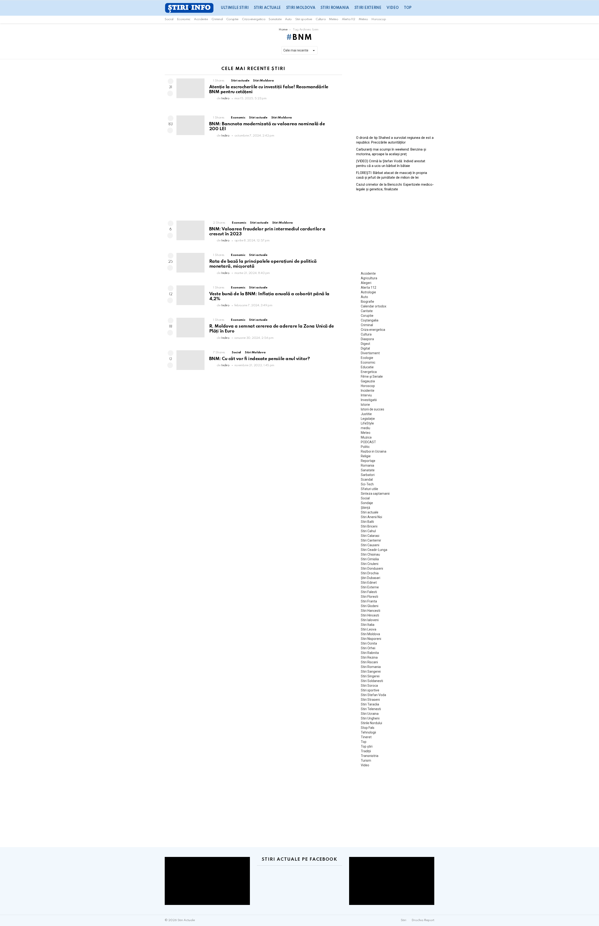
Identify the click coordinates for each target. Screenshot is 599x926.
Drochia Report (423, 920)
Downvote (170, 93)
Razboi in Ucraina (373, 451)
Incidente (367, 390)
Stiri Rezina (369, 657)
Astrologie (368, 292)
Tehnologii (368, 732)
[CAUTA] (432, 19)
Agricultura (369, 278)
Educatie (367, 367)
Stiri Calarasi (370, 536)
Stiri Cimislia (370, 559)
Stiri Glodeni (369, 606)
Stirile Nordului (371, 723)
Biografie (367, 301)
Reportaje (368, 461)
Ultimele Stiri (234, 8)
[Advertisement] (253, 181)
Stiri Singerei (370, 676)
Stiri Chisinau (370, 554)
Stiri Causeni (370, 545)
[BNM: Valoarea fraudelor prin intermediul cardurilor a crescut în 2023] (190, 230)
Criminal (217, 19)
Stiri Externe (367, 8)
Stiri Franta (369, 601)
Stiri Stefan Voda (373, 695)
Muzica (366, 437)
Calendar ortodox (373, 306)
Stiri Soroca (369, 685)
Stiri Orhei (368, 648)
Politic (365, 447)
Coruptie (232, 19)
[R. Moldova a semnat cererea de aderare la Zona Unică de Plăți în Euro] (190, 327)
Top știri (367, 746)
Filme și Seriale (372, 376)
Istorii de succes (372, 409)
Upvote (170, 81)
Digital (365, 348)
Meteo (333, 19)
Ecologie (367, 358)
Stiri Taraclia (370, 704)
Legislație (368, 419)
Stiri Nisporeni (371, 639)
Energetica (369, 372)
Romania (367, 465)
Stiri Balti (367, 522)
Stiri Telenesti (371, 709)
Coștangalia (369, 320)
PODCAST (368, 442)
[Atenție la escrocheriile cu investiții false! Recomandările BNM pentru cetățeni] (190, 88)
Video (392, 8)
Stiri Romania (335, 8)
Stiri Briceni (369, 526)
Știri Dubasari (370, 578)
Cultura (320, 19)
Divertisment (370, 353)
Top (408, 8)
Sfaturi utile (369, 489)
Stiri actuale (267, 8)
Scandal (367, 479)
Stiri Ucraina (370, 714)
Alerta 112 (348, 19)
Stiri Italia (367, 625)
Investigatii (369, 400)
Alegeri (366, 283)
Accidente (201, 19)
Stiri (403, 920)
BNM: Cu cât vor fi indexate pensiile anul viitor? (259, 359)
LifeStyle (367, 423)
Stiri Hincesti (370, 615)
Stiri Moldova (300, 8)
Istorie (365, 404)
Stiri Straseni (370, 699)
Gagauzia (368, 381)
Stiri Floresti (369, 596)
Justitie (366, 414)
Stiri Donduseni (372, 568)
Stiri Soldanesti (372, 681)
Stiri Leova (368, 629)
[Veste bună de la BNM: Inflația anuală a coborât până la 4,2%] (190, 295)
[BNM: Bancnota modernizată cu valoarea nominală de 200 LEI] (190, 125)
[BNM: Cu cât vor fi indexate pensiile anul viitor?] (190, 360)
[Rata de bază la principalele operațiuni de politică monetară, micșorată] (190, 263)
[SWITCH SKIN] (426, 19)
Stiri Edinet (369, 582)
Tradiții (366, 751)
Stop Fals (367, 728)
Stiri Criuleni (369, 564)
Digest (365, 344)
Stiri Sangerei (371, 671)
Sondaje (367, 503)
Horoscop (378, 19)
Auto (288, 19)
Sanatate (275, 19)
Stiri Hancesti (370, 610)
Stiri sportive (303, 19)
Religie (366, 456)
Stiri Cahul (368, 531)
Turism (366, 760)
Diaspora (367, 339)
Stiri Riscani (369, 662)
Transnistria (369, 756)
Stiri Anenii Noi (371, 517)
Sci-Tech (367, 484)
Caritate (367, 311)
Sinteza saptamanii (375, 493)
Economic (183, 19)
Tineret (366, 737)
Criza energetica (253, 19)
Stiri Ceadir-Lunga (374, 550)
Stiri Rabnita (370, 653)
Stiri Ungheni (370, 718)
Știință (365, 507)
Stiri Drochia (370, 573)
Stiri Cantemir (371, 540)
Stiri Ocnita (369, 643)
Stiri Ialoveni (370, 620)
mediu (365, 428)
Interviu (366, 395)
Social (169, 19)
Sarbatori (368, 475)
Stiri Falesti (369, 592)
